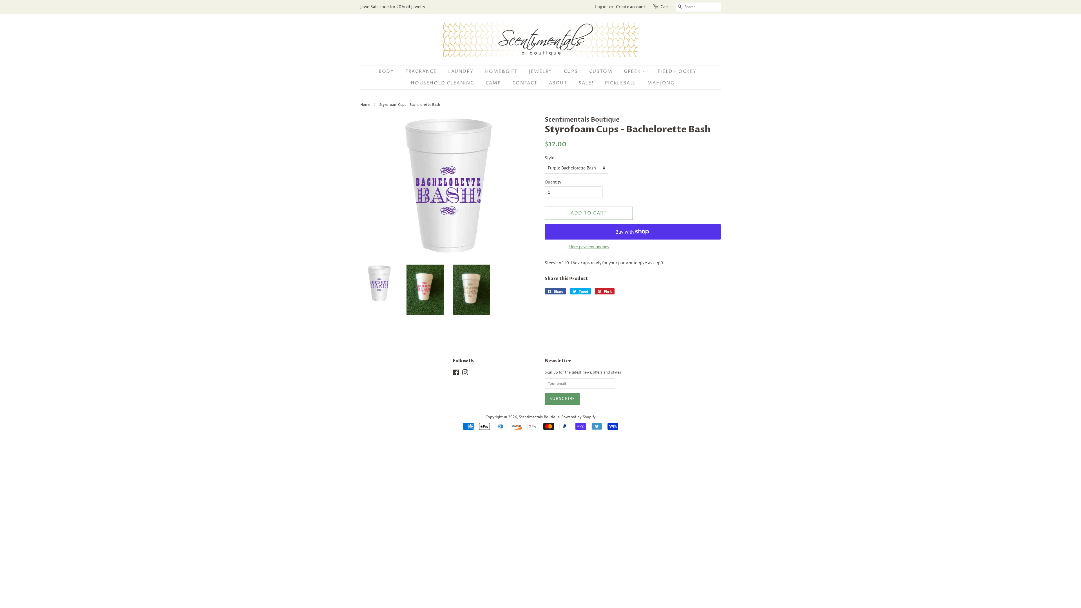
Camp (493, 83)
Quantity (553, 182)
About (558, 83)
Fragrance (421, 71)
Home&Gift (501, 71)
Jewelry (540, 71)
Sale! (586, 83)
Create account (631, 7)
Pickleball (620, 83)
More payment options (589, 246)
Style (549, 157)
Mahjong (660, 83)
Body (386, 71)
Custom (601, 71)
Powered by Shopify (578, 416)
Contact (524, 83)
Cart (664, 7)
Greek (633, 71)
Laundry (461, 71)
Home (365, 104)
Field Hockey (677, 71)
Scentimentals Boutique (539, 416)
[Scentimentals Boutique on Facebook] (456, 373)
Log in (601, 7)
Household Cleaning (442, 83)
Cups (571, 71)
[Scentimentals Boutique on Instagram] (465, 373)
